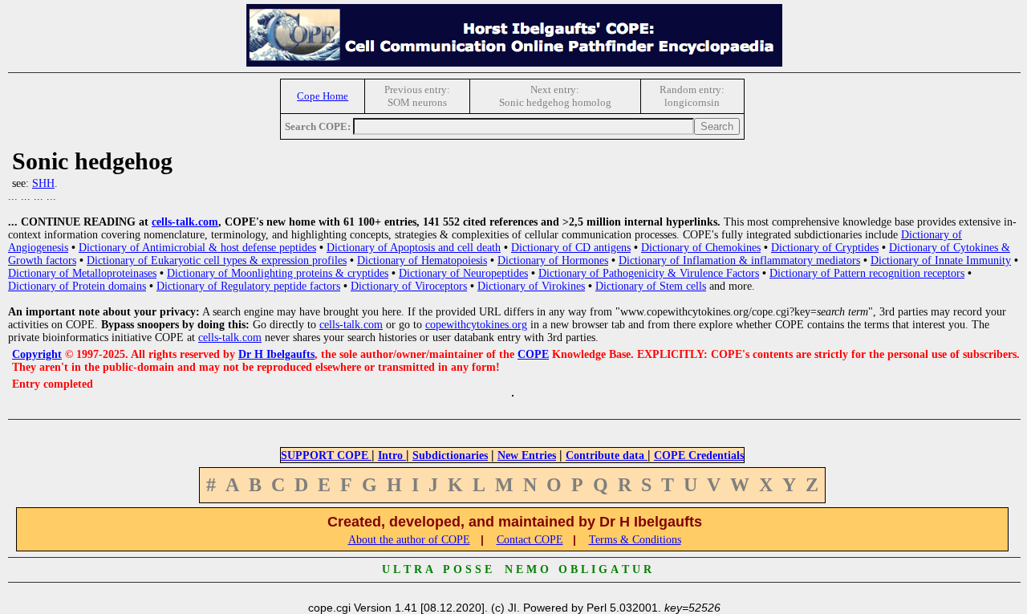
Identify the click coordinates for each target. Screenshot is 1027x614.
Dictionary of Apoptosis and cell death (414, 248)
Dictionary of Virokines (531, 286)
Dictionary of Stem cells (650, 286)
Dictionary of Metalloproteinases (82, 273)
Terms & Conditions (635, 540)
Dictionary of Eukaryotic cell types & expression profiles (217, 260)
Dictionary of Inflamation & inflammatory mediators (739, 260)
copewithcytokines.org (476, 325)
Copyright (37, 354)
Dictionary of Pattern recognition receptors (866, 273)
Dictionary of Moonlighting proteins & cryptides (277, 273)
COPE (533, 354)
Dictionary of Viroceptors (409, 286)
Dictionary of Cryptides (825, 248)
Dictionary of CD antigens (571, 248)
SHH (43, 183)
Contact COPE (530, 540)
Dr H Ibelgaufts (276, 354)
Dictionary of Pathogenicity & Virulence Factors (648, 273)
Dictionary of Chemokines (701, 248)
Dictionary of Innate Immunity (941, 260)
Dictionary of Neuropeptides (463, 273)
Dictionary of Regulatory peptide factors (248, 286)
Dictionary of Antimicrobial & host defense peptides (197, 248)
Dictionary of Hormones (552, 260)
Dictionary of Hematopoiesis (422, 260)
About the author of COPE (409, 540)
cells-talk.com (185, 222)
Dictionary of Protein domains (77, 286)
